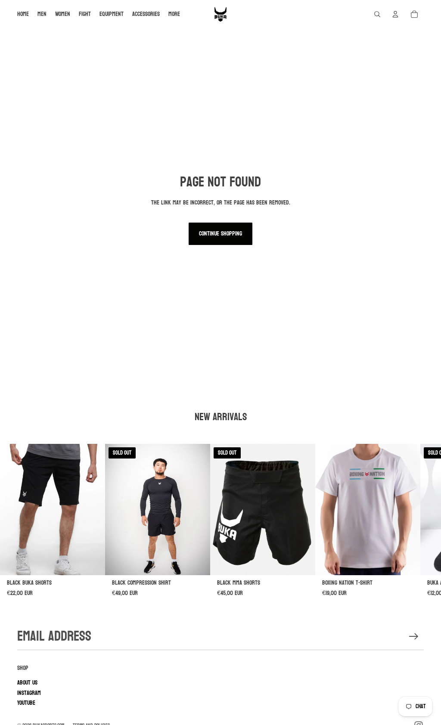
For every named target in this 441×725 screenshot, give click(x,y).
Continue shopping (220, 233)
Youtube (26, 702)
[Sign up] (414, 636)
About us (27, 682)
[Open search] (377, 14)
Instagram (29, 693)
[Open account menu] (395, 14)
